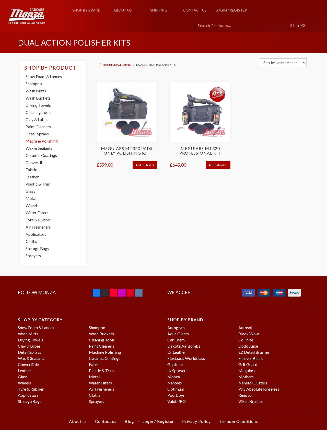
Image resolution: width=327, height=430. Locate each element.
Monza (173, 376)
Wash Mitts (36, 90)
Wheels (32, 205)
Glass (30, 191)
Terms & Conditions (238, 421)
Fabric (31, 169)
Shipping (158, 10)
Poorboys (176, 395)
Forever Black (250, 358)
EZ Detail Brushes (254, 352)
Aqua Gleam (178, 333)
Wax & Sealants (39, 148)
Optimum (175, 388)
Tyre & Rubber (38, 219)
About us (122, 10)
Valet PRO (176, 401)
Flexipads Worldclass (186, 358)
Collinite (245, 339)
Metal (31, 198)
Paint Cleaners (38, 126)
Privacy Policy (196, 421)
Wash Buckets (38, 97)
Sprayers (33, 255)
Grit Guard (247, 364)
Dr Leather (176, 352)
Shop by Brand (86, 10)
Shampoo (34, 83)
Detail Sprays (37, 133)
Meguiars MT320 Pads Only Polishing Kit (127, 150)
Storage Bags (37, 248)
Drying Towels (38, 105)
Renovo (245, 395)
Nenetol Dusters (252, 382)
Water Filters (37, 212)
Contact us (195, 10)
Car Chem (176, 339)
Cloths (31, 241)
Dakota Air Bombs (183, 345)
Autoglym (176, 327)
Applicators (36, 234)
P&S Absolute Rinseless (258, 388)
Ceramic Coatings (41, 155)
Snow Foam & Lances (44, 76)
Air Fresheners (38, 226)
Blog (129, 421)
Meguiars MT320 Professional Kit (200, 150)
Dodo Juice (248, 345)
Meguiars (246, 370)
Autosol (245, 327)
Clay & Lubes (37, 119)
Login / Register (231, 10)
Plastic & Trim (38, 183)
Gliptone (175, 364)
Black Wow (248, 333)
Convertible (36, 162)
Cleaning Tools (38, 112)
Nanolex (174, 382)
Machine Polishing (116, 64)
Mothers (246, 376)
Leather (32, 176)
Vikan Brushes (250, 401)
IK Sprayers (177, 370)
